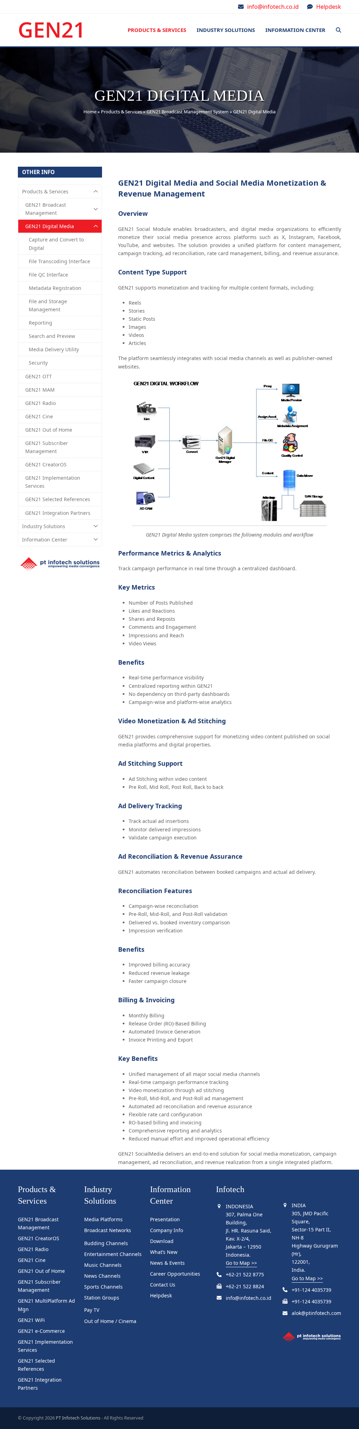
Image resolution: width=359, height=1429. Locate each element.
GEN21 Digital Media (49, 226)
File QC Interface (48, 274)
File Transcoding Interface (59, 261)
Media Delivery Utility (54, 349)
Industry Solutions (43, 526)
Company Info (166, 1230)
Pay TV (91, 1310)
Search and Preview (52, 336)
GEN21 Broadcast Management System (188, 111)
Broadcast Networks (107, 1230)
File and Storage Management (48, 305)
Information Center (44, 539)
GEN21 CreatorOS (46, 464)
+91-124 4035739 (311, 1290)
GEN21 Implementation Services (52, 481)
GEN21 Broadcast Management (45, 208)
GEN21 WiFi (31, 1320)
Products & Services (121, 111)
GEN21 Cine (39, 416)
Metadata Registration (55, 288)
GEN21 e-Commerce (41, 1331)
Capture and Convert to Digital (56, 243)
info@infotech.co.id (273, 7)
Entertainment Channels (113, 1254)
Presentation (165, 1219)
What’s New (163, 1252)
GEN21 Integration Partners (57, 513)
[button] (338, 30)
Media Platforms (103, 1219)
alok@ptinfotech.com (316, 1313)
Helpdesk (328, 7)
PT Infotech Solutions (78, 1418)
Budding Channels (106, 1243)
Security (38, 362)
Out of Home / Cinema (110, 1321)
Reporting (40, 322)
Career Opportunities (175, 1273)
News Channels (102, 1275)
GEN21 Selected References (57, 499)
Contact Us (162, 1284)
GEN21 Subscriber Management (46, 447)
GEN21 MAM (40, 389)
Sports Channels (103, 1286)
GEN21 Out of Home (48, 429)
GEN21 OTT (38, 376)
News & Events (167, 1262)
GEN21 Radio (40, 403)
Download (162, 1241)
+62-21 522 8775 (245, 1274)
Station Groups (101, 1297)
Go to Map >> (241, 1262)
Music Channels (103, 1265)
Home (89, 111)
